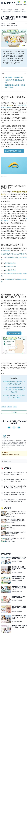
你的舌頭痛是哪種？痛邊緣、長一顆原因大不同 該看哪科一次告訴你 (15, 480)
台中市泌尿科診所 (10, 270)
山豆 (4, 23)
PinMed (4, 9)
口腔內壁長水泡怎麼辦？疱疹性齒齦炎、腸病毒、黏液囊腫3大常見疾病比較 (15, 493)
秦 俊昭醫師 (13, 516)
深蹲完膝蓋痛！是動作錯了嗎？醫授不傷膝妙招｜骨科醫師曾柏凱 (15, 532)
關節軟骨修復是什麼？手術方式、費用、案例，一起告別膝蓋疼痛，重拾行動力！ (15, 520)
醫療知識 (10, 9)
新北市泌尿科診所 (10, 263)
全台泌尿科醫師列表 (20, 254)
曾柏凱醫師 (13, 522)
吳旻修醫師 (13, 541)
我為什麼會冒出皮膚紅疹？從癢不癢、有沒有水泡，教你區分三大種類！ (15, 473)
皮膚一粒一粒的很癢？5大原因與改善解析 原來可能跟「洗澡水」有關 (15, 487)
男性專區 (22, 9)
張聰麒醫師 (19, 611)
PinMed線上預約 (6, 250)
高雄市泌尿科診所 (10, 279)
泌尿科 (15, 407)
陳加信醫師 (13, 529)
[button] (14, 151)
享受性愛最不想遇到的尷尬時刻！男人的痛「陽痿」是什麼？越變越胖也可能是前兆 (14, 390)
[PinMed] (9, 3)
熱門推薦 (16, 9)
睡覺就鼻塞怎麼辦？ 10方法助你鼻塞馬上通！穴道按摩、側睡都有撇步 (15, 500)
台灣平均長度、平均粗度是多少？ (14, 77)
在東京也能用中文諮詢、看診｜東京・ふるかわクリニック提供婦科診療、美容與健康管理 (15, 513)
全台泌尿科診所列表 (7, 254)
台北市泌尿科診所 (10, 257)
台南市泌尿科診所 (10, 273)
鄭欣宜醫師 (19, 621)
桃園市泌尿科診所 (10, 266)
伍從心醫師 (19, 600)
